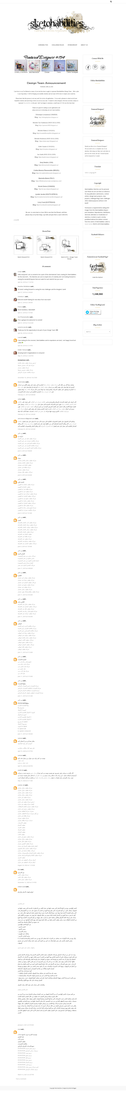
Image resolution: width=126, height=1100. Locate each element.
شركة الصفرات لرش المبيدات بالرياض (28, 686)
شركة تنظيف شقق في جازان (26, 837)
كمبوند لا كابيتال (22, 710)
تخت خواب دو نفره (23, 763)
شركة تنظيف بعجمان (23, 470)
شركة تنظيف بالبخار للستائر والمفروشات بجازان (31, 853)
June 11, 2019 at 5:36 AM (25, 734)
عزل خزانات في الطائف (30, 404)
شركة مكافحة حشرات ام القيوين (27, 510)
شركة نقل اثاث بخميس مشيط (26, 365)
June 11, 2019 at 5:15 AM (25, 676)
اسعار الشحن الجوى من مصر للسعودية (28, 561)
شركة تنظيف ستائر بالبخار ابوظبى (27, 638)
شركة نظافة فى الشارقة (24, 536)
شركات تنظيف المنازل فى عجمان (27, 582)
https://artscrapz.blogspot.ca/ (48, 141)
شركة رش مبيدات (28, 424)
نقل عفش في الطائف (40, 411)
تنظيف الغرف (21, 827)
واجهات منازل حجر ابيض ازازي (26, 948)
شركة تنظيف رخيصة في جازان (26, 809)
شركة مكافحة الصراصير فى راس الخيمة (29, 443)
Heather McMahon (24, 286)
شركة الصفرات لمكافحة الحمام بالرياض (28, 690)
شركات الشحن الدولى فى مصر (26, 565)
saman (20, 738)
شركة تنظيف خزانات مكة (51, 385)
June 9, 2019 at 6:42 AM (25, 475)
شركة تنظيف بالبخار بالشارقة (26, 532)
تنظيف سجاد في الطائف (58, 409)
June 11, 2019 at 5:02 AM (25, 616)
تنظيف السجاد (21, 830)
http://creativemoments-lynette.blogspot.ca (48, 197)
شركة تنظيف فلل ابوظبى (25, 647)
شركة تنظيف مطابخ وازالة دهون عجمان (28, 592)
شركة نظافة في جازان (24, 816)
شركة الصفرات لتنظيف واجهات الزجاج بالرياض (30, 693)
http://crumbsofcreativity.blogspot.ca (48, 205)
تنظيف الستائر (21, 832)
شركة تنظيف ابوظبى (23, 649)
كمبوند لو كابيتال (22, 715)
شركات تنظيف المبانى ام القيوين (27, 496)
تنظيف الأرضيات (22, 823)
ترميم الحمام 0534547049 (25, 1062)
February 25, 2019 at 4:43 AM (26, 429)
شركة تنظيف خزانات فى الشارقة (27, 613)
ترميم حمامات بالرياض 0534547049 (28, 1069)
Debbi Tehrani (22, 350)
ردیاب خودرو (33, 773)
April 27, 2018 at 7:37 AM (25, 313)
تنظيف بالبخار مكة (43, 387)
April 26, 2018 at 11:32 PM (25, 282)
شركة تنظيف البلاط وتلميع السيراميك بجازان (30, 855)
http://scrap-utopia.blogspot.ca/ (48, 189)
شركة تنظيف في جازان (24, 797)
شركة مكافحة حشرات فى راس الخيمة (28, 441)
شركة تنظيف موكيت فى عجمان (26, 578)
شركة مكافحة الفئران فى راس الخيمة (28, 445)
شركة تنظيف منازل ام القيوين (26, 501)
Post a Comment (21, 1079)
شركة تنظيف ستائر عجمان (25, 589)
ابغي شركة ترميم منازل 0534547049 (28, 1067)
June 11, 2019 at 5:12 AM (25, 652)
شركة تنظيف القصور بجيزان (25, 844)
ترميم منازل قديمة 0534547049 (27, 1048)
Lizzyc (20, 271)
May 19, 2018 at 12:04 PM (25, 356)
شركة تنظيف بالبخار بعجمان (25, 463)
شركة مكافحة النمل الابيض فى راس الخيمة (29, 448)
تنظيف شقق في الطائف (27, 406)
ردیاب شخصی (47, 778)
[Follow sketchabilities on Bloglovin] (93, 314)
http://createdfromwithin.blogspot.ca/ (48, 133)
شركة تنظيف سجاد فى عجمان (26, 580)
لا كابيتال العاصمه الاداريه (24, 719)
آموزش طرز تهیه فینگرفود (25, 743)
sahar (20, 399)
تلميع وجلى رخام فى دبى (24, 662)
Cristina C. (21, 296)
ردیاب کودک (38, 778)
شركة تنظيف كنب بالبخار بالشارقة (27, 522)
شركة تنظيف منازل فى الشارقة (26, 604)
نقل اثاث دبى (21, 673)
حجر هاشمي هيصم (23, 989)
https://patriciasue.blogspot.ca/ (48, 157)
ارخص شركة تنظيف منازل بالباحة (27, 363)
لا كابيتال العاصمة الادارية (24, 717)
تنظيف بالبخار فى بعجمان (24, 465)
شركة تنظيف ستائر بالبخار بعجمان (27, 460)
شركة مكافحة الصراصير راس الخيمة (28, 631)
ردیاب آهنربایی (39, 775)
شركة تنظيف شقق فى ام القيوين (27, 498)
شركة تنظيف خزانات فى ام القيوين (27, 494)
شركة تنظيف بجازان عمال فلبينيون (27, 848)
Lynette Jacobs (23, 327)
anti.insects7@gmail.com (26, 418)
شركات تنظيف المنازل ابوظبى (26, 645)
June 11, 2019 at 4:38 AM (25, 568)
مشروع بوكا (21, 708)
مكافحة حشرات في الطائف (38, 402)
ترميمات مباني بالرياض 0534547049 (28, 1051)
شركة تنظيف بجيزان (23, 818)
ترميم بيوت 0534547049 (25, 1053)
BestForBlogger (72, 1088)
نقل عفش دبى (22, 669)
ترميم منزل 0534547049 (25, 1060)
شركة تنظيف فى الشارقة (25, 539)
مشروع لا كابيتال (22, 724)
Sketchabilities (27, 103)
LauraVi (20, 337)
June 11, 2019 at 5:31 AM (25, 696)
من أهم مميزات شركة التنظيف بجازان (28, 813)
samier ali (21, 785)
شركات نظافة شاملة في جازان (26, 851)
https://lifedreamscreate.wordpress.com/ (48, 181)
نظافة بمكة (27, 389)
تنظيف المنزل (21, 857)
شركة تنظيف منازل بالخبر (25, 879)
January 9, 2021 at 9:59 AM (26, 1025)
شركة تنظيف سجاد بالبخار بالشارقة (27, 525)
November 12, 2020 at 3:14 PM (27, 882)
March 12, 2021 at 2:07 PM (26, 1074)
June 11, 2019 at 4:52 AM (25, 595)
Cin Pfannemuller (23, 317)
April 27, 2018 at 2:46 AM (25, 302)
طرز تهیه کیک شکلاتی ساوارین (26, 748)
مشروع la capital (22, 722)
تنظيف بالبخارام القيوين (24, 487)
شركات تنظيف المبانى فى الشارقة (27, 543)
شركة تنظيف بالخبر (23, 875)
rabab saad (21, 887)
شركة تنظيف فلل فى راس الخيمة (27, 438)
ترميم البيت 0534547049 (25, 1065)
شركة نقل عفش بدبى (24, 666)
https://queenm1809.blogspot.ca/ (48, 125)
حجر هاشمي (21, 903)
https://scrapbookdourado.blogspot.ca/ (48, 173)
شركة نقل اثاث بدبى (23, 671)
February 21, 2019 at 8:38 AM (26, 395)
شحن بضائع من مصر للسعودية (26, 558)
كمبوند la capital (22, 726)
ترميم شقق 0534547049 (25, 1055)
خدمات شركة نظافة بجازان (25, 820)
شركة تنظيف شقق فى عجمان (26, 585)
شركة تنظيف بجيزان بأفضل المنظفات (28, 806)
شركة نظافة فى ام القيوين (25, 489)
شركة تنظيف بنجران (23, 368)
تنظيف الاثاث (21, 834)
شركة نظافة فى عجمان (24, 467)
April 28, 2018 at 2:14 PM (25, 345)
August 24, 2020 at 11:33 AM (26, 865)
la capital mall (22, 728)
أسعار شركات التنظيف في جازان (27, 860)
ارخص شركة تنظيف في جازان (26, 802)
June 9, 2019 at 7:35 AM (25, 546)
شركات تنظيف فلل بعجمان (25, 472)
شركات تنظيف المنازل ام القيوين (27, 503)
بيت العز (20, 433)
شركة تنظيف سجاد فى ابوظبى (26, 633)
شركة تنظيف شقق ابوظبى (25, 642)
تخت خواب (21, 760)
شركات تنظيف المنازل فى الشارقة (27, 606)
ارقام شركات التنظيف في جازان (26, 862)
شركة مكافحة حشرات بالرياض (26, 372)
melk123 (20, 770)
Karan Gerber (89, 224)
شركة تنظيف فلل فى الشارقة (26, 609)
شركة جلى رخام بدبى (24, 664)
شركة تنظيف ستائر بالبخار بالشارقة (27, 529)
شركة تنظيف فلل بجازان (24, 841)
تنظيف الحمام (21, 825)
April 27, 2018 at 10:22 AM (25, 323)
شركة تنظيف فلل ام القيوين (25, 505)
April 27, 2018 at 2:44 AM (25, 292)
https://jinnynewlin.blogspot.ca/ (48, 165)
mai (19, 1029)
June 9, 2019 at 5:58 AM (25, 451)
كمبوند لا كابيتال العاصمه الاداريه (26, 712)
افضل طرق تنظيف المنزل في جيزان (28, 846)
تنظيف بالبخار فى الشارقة (25, 534)
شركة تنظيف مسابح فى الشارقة (26, 541)
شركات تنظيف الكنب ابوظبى (25, 640)
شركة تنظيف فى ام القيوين (25, 491)
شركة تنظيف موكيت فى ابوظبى (26, 635)
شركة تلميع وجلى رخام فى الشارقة (27, 611)
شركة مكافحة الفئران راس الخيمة (27, 628)
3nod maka (21, 382)
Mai (19, 869)
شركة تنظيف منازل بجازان (25, 788)
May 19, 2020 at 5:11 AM (25, 781)
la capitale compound (24, 731)
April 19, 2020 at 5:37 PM (25, 751)
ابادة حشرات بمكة (46, 392)
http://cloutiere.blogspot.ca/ (48, 149)
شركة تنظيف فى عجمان (24, 587)
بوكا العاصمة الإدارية (23, 705)
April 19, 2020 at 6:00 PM (25, 766)
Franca (20, 307)
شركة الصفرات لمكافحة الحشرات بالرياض (29, 688)
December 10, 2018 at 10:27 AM (27, 377)
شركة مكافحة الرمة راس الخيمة (27, 626)
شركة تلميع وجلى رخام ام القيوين (27, 508)
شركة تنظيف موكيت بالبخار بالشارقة (28, 527)
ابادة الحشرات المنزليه (47, 426)
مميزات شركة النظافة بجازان (26, 811)
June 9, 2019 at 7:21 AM (25, 513)
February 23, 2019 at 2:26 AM (26, 414)
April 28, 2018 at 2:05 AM (25, 333)
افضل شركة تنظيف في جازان (26, 804)
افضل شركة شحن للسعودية (25, 563)
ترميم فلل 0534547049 (24, 1058)
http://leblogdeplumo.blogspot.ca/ (48, 117)
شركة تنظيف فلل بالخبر (24, 877)
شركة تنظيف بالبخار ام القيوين (26, 484)
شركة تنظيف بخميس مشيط (25, 370)
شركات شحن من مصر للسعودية (27, 556)
